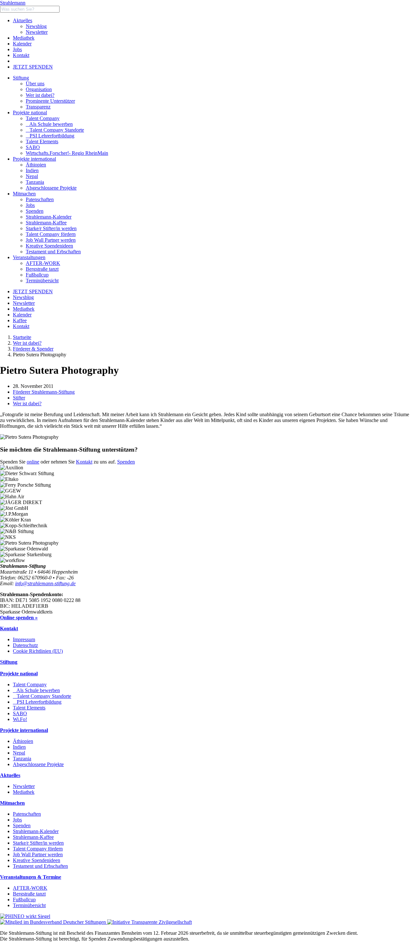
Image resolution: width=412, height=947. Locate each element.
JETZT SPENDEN (33, 67)
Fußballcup (24, 899)
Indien (19, 747)
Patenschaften (27, 814)
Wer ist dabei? (27, 343)
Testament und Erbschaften (40, 866)
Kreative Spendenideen (36, 860)
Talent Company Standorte (55, 130)
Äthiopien (23, 741)
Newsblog (36, 26)
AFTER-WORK (30, 888)
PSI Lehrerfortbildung (50, 135)
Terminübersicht (29, 905)
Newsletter (37, 32)
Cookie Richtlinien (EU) (38, 651)
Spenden (126, 461)
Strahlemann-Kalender (36, 831)
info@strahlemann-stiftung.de (45, 583)
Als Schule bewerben (49, 124)
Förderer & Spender (33, 349)
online (33, 461)
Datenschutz (25, 645)
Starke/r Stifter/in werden (38, 843)
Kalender (22, 43)
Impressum (24, 639)
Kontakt (21, 55)
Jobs (17, 49)
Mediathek (23, 38)
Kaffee (20, 320)
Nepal (19, 752)
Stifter (19, 397)
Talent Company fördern (38, 848)
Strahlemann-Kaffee (33, 837)
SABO (33, 147)
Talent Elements (42, 141)
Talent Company (43, 118)
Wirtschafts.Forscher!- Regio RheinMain (67, 153)
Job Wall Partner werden (38, 854)
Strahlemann (12, 2)
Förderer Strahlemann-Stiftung (44, 392)
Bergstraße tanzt (29, 893)
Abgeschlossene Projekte (38, 764)
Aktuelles (22, 20)
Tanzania (22, 758)
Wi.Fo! (20, 719)
